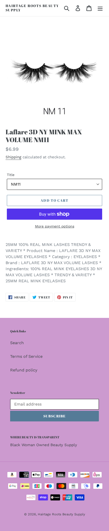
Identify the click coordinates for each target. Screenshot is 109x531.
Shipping (13, 157)
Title (10, 175)
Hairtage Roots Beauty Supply (32, 8)
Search (17, 342)
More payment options (54, 226)
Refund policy (23, 370)
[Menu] (100, 8)
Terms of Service (26, 356)
